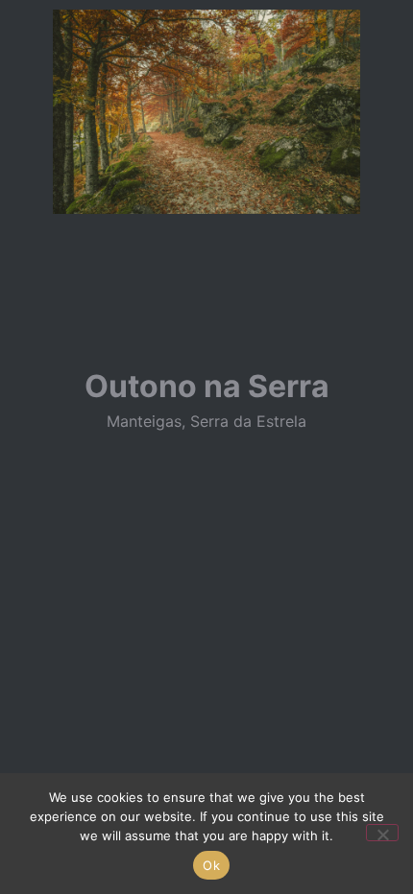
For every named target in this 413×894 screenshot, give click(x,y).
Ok (211, 865)
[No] (382, 832)
